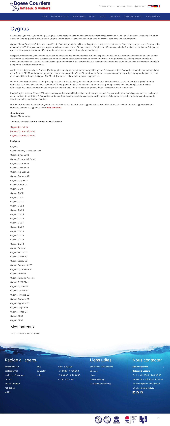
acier (39, 375)
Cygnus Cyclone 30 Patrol (22, 131)
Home (45, 16)
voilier (8, 392)
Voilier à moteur (12, 383)
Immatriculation (133, 16)
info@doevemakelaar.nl (149, 383)
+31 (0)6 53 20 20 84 (153, 379)
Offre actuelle (108, 6)
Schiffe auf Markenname (101, 366)
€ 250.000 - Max (66, 379)
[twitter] (138, 392)
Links (92, 375)
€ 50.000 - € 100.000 (68, 371)
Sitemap (94, 371)
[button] (158, 418)
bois (39, 366)
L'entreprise (78, 16)
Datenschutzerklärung (100, 383)
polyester (41, 371)
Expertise (115, 16)
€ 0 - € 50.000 (65, 366)
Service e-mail (126, 6)
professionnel (11, 371)
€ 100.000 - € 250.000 (69, 375)
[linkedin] (134, 392)
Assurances (153, 16)
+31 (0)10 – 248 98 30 (150, 375)
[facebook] (142, 392)
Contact (141, 6)
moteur (8, 379)
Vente (102, 16)
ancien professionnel (14, 375)
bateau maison (12, 366)
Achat (92, 16)
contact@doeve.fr (146, 388)
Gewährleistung (97, 379)
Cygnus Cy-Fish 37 (19, 127)
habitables (10, 388)
